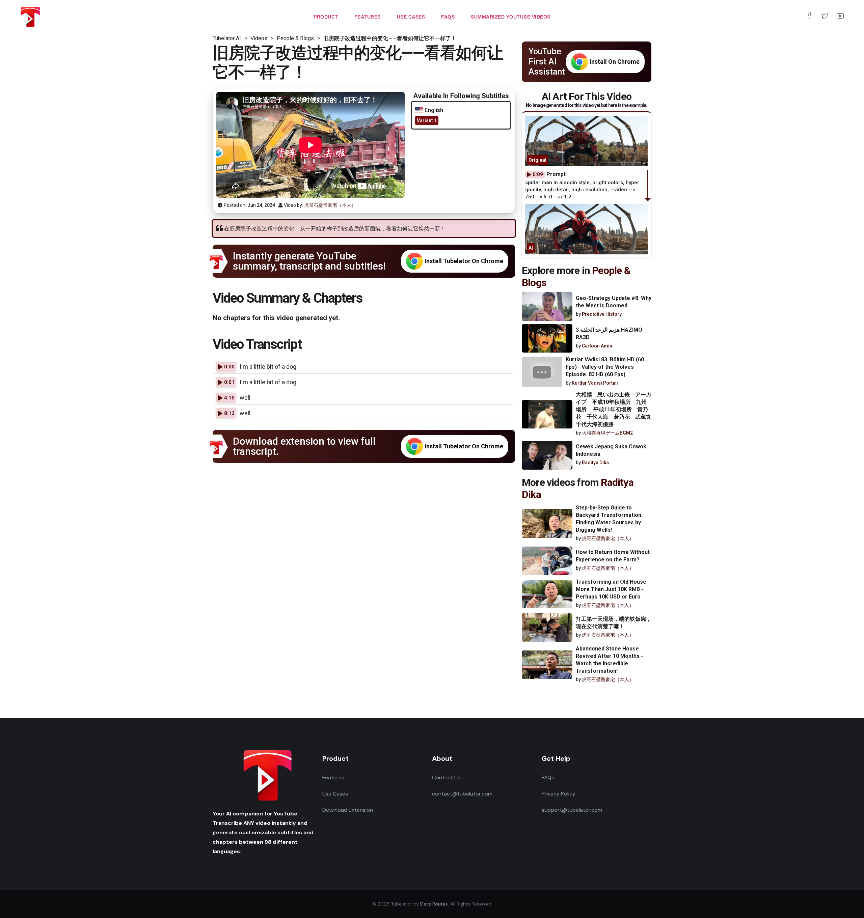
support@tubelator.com (572, 809)
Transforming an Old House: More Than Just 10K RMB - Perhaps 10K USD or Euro (612, 589)
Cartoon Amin (597, 346)
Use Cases (335, 793)
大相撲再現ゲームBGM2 (607, 433)
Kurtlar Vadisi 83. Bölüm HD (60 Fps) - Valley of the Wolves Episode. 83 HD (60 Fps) (605, 367)
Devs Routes (434, 904)
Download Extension (347, 809)
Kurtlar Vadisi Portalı (595, 383)
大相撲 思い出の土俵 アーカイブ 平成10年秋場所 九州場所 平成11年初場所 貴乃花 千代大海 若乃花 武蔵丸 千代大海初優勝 (616, 409)
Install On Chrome (615, 61)
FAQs (548, 777)
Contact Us (446, 777)
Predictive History (602, 314)
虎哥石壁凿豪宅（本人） (330, 205)
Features (333, 777)
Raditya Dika (595, 462)
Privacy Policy (558, 793)
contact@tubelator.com (462, 793)
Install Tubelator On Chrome (464, 261)
